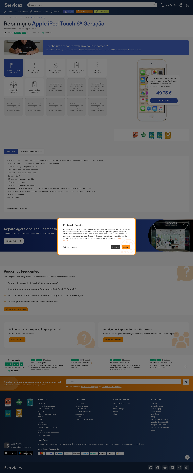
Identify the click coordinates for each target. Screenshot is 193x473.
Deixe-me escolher (70, 247)
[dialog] (96, 236)
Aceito (125, 247)
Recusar (115, 247)
